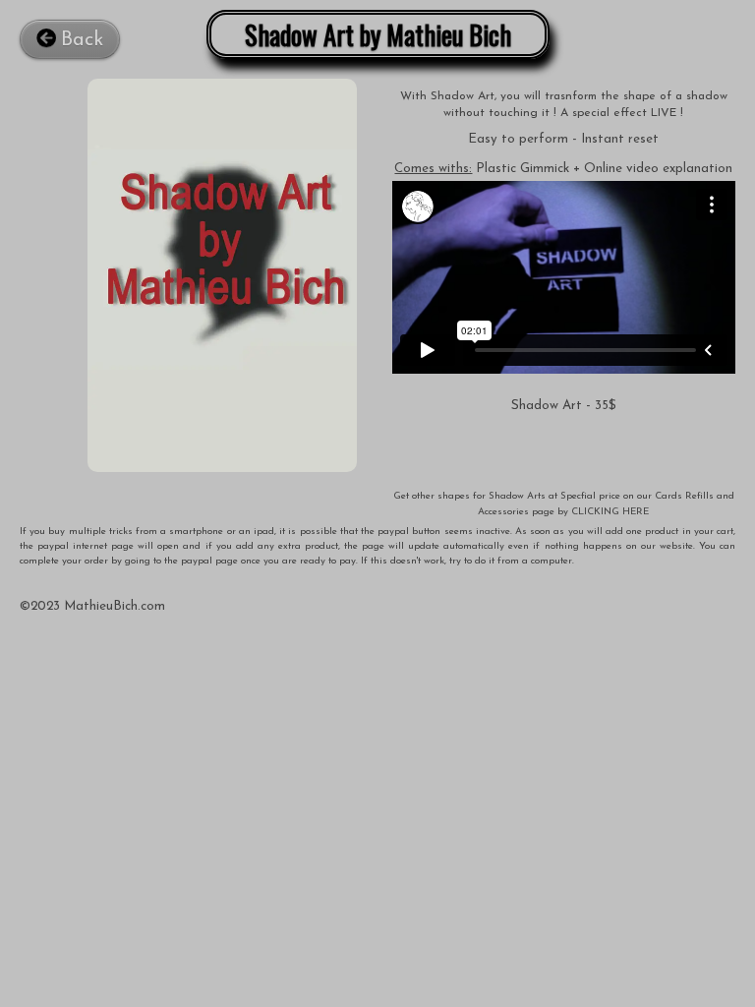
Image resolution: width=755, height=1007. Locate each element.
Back (82, 40)
